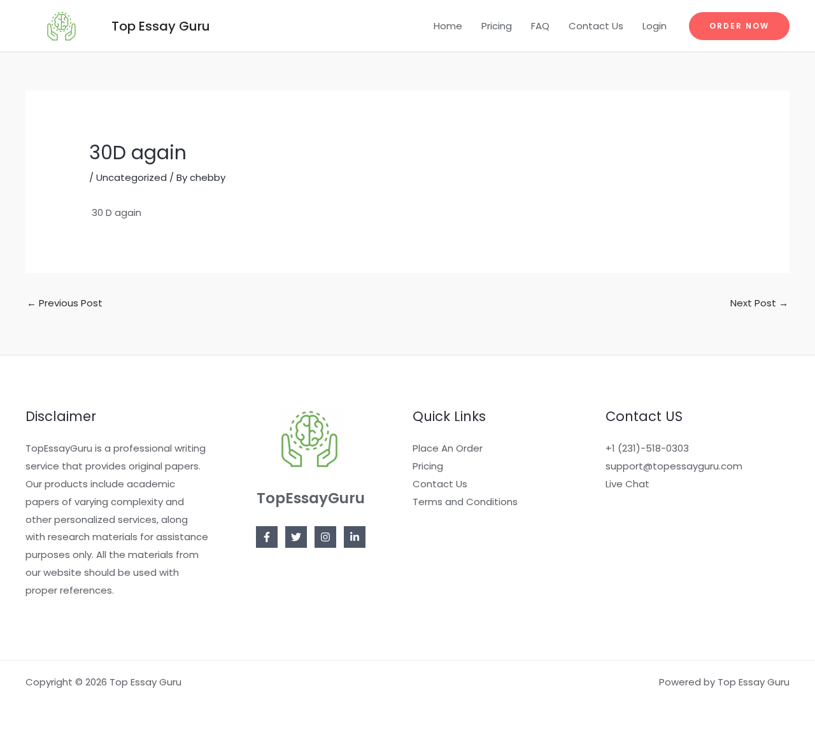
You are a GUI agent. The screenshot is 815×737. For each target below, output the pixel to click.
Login (654, 25)
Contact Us (596, 25)
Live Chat (627, 483)
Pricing (496, 25)
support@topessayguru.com (674, 466)
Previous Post (65, 303)
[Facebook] (267, 537)
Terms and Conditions (465, 501)
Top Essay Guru (160, 26)
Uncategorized (131, 177)
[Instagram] (325, 537)
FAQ (540, 25)
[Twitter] (296, 537)
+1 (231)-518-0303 (647, 448)
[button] (739, 26)
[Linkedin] (354, 537)
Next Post (759, 303)
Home (448, 25)
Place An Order (448, 448)
